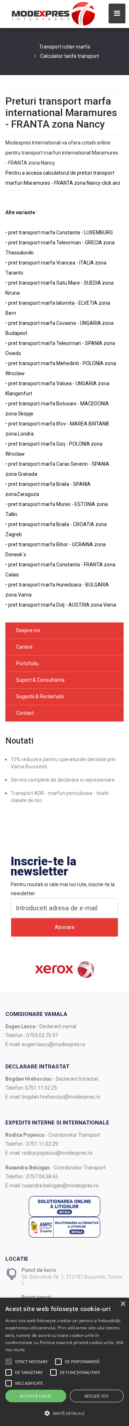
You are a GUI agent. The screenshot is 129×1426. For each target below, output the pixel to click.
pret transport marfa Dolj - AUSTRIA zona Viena (62, 605)
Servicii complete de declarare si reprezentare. (63, 780)
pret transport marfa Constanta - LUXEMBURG (60, 232)
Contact (25, 713)
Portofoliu (27, 663)
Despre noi (28, 630)
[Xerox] (64, 969)
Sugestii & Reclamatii (40, 696)
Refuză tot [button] (97, 1396)
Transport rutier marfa (64, 47)
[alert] (64, 1362)
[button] (8, 1361)
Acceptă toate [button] (36, 1396)
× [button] (122, 1304)
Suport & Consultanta (40, 680)
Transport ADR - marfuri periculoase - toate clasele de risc (60, 796)
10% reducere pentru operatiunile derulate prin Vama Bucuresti (63, 762)
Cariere (24, 647)
